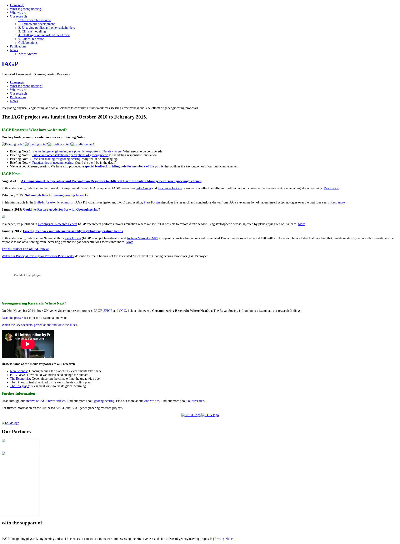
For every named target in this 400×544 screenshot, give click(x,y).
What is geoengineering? (26, 9)
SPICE (107, 310)
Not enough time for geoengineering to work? (57, 195)
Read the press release (16, 317)
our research (196, 401)
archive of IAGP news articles (45, 401)
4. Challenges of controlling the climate (44, 35)
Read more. (331, 188)
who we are (151, 401)
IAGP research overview (34, 20)
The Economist (20, 378)
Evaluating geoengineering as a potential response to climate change (76, 151)
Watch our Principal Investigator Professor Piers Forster (38, 256)
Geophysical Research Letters (57, 224)
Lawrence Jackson (170, 188)
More (301, 224)
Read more (337, 202)
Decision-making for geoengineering (56, 159)
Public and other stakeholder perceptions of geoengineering (71, 155)
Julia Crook (143, 188)
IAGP (10, 64)
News (14, 50)
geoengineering (104, 401)
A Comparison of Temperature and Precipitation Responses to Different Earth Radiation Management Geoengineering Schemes (111, 181)
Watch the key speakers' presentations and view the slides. (40, 325)
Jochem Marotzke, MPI (142, 238)
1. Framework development (36, 24)
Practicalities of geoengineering (52, 162)
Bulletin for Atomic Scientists (53, 202)
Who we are (18, 12)
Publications (18, 46)
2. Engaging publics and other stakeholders (46, 27)
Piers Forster (152, 202)
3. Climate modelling (32, 31)
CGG (122, 310)
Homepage (17, 5)
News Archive (27, 54)
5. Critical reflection (31, 39)
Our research (18, 16)
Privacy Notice (224, 538)
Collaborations (28, 42)
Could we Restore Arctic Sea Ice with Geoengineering (60, 209)
